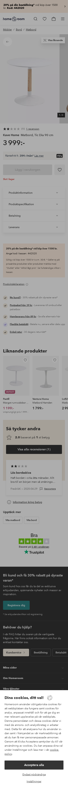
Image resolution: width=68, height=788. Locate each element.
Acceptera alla (34, 765)
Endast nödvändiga (34, 774)
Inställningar (34, 781)
